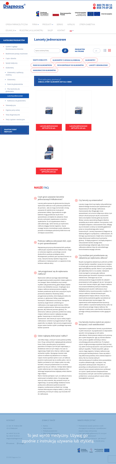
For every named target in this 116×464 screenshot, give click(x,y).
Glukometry (90, 60)
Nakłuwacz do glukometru (44, 70)
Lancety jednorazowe (98, 65)
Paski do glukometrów (42, 65)
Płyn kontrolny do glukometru (70, 65)
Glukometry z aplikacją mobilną (66, 60)
